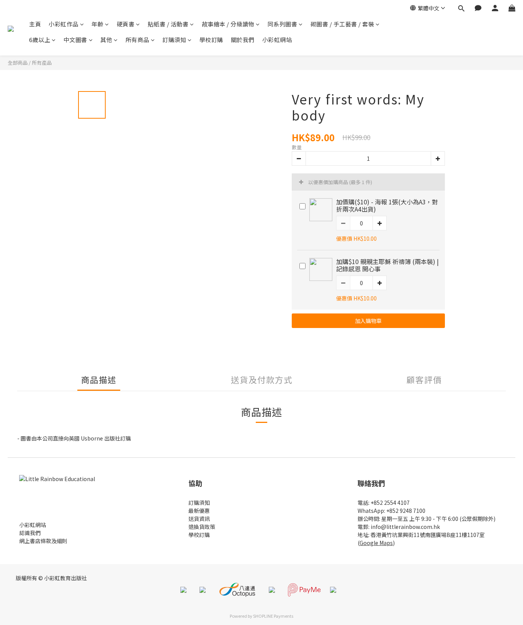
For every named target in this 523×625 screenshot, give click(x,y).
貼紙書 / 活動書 (168, 24)
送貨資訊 (199, 518)
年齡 (97, 24)
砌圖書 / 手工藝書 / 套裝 (342, 24)
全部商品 (18, 62)
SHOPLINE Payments (273, 616)
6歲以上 (39, 40)
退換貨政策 (201, 526)
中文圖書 (75, 40)
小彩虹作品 (63, 24)
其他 (106, 40)
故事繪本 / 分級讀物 (228, 24)
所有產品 (42, 62)
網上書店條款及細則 (43, 541)
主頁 (35, 24)
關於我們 (243, 40)
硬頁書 (126, 24)
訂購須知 (174, 40)
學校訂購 (211, 40)
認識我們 (30, 533)
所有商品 (137, 40)
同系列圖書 (282, 24)
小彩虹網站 (277, 40)
